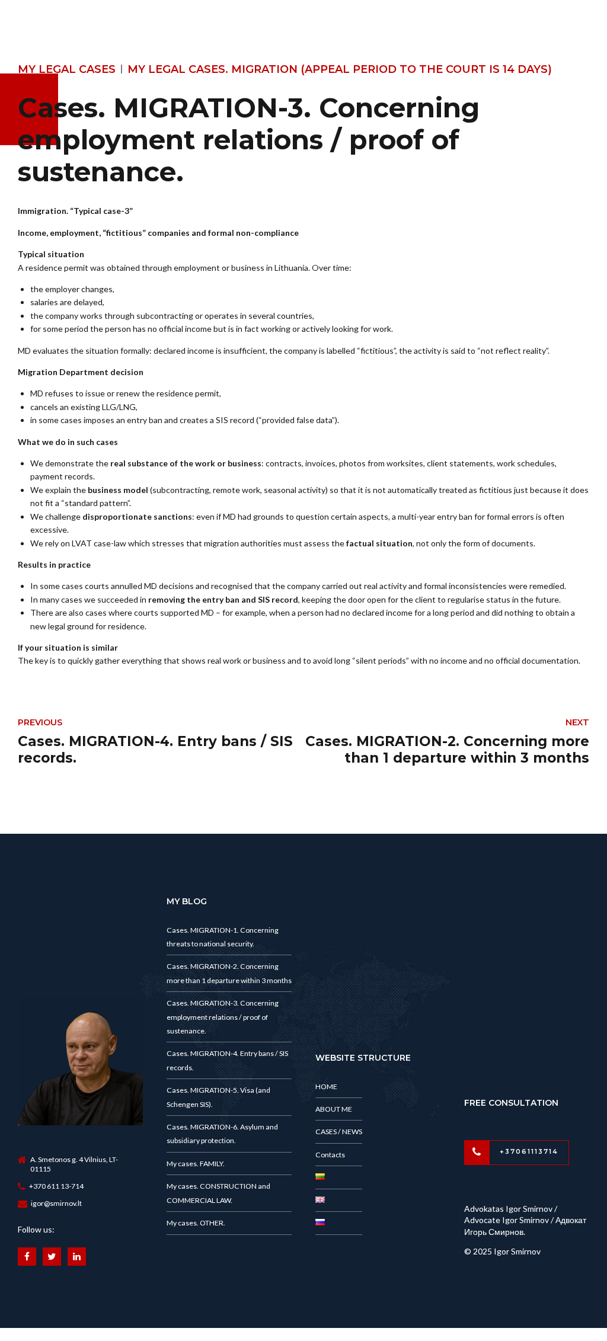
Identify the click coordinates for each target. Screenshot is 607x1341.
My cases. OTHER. (196, 1222)
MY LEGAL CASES (67, 69)
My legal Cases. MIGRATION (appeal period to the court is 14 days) (339, 69)
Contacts (330, 1154)
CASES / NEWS (338, 1131)
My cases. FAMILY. (196, 1163)
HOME (326, 1086)
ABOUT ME (333, 1109)
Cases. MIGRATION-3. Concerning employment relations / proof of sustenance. (223, 1016)
